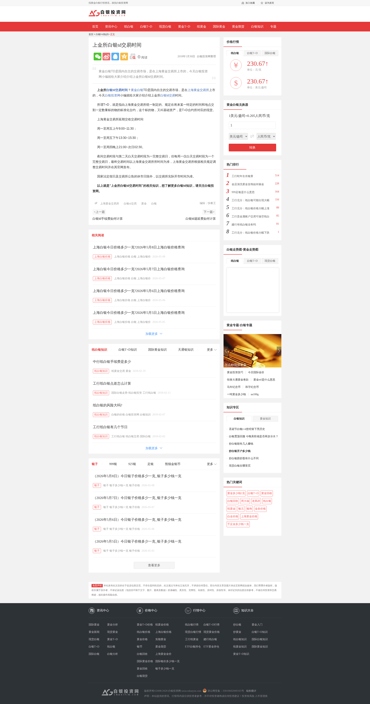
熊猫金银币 (172, 464)
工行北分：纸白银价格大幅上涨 (250, 208)
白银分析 (112, 654)
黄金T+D (184, 26)
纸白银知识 (99, 349)
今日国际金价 (256, 372)
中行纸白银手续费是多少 (112, 362)
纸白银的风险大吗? (107, 405)
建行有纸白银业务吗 (244, 224)
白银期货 (142, 675)
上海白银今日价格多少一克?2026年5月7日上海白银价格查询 (139, 269)
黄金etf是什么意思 (264, 379)
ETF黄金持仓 (211, 646)
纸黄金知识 (240, 646)
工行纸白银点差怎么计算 (112, 383)
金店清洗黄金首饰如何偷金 (248, 184)
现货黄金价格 (212, 632)
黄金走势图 (250, 249)
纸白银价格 (143, 632)
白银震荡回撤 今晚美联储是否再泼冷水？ (253, 436)
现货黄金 (112, 632)
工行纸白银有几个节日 (110, 427)
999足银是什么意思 (243, 192)
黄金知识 (265, 418)
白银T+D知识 (128, 349)
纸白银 (128, 26)
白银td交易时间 (117, 90)
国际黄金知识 (157, 349)
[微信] (97, 56)
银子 (95, 464)
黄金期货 (238, 26)
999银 (113, 464)
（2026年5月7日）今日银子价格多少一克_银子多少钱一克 (137, 498)
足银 (150, 464)
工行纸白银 (149, 392)
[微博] (106, 56)
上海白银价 (144, 256)
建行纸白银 (210, 639)
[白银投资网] (110, 13)
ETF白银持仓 (193, 646)
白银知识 (257, 26)
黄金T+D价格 (145, 624)
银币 (139, 646)
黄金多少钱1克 (236, 493)
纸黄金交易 (118, 371)
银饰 (249, 508)
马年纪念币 (233, 387)
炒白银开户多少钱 (240, 451)
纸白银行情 (191, 624)
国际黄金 (219, 26)
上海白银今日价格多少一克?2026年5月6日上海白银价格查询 (139, 291)
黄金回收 (266, 493)
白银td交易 (167, 95)
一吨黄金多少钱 (236, 394)
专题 (273, 26)
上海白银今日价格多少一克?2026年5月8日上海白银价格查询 (139, 247)
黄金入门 (257, 624)
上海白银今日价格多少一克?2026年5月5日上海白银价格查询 (139, 313)
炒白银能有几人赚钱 (241, 443)
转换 (252, 147)
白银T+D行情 (211, 624)
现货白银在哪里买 (240, 465)
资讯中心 (111, 26)
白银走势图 (234, 249)
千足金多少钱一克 (238, 524)
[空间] (124, 56)
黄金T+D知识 (241, 654)
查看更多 (154, 565)
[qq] (115, 56)
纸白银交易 (132, 436)
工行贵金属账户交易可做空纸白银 (250, 217)
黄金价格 (142, 639)
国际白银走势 (119, 392)
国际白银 (145, 436)
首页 (95, 26)
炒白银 (237, 624)
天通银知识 (185, 349)
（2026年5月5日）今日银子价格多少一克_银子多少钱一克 (137, 541)
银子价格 (134, 485)
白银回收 (232, 501)
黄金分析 (112, 624)
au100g (255, 394)
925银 (132, 464)
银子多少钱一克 (118, 485)
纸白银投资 (135, 392)
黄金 (134, 90)
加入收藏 (250, 3)
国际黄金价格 (145, 661)
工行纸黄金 (191, 639)
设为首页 (269, 3)
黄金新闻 (94, 632)
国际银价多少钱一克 (164, 661)
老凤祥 (256, 501)
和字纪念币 (252, 387)
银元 (241, 508)
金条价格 (260, 508)
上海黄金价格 (249, 516)
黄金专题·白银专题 (239, 325)
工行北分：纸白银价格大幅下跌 (250, 232)
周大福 (245, 501)
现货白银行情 (193, 632)
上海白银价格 (102, 256)
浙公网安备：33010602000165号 (226, 690)
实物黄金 (160, 639)
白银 (140, 90)
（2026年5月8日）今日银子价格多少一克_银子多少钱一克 (137, 476)
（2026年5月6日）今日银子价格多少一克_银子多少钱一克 (137, 520)
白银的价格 (118, 414)
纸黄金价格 (162, 624)
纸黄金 (201, 26)
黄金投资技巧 (235, 372)
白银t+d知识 (102, 34)
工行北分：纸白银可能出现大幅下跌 (250, 201)
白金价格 (232, 516)
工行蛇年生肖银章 (242, 176)
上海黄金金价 (163, 654)
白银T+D (146, 26)
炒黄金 (237, 632)
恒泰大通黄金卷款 (238, 379)
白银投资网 (112, 95)
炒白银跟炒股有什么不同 (244, 458)
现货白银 (165, 26)
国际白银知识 (260, 639)
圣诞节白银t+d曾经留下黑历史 (247, 429)
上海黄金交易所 (198, 90)
